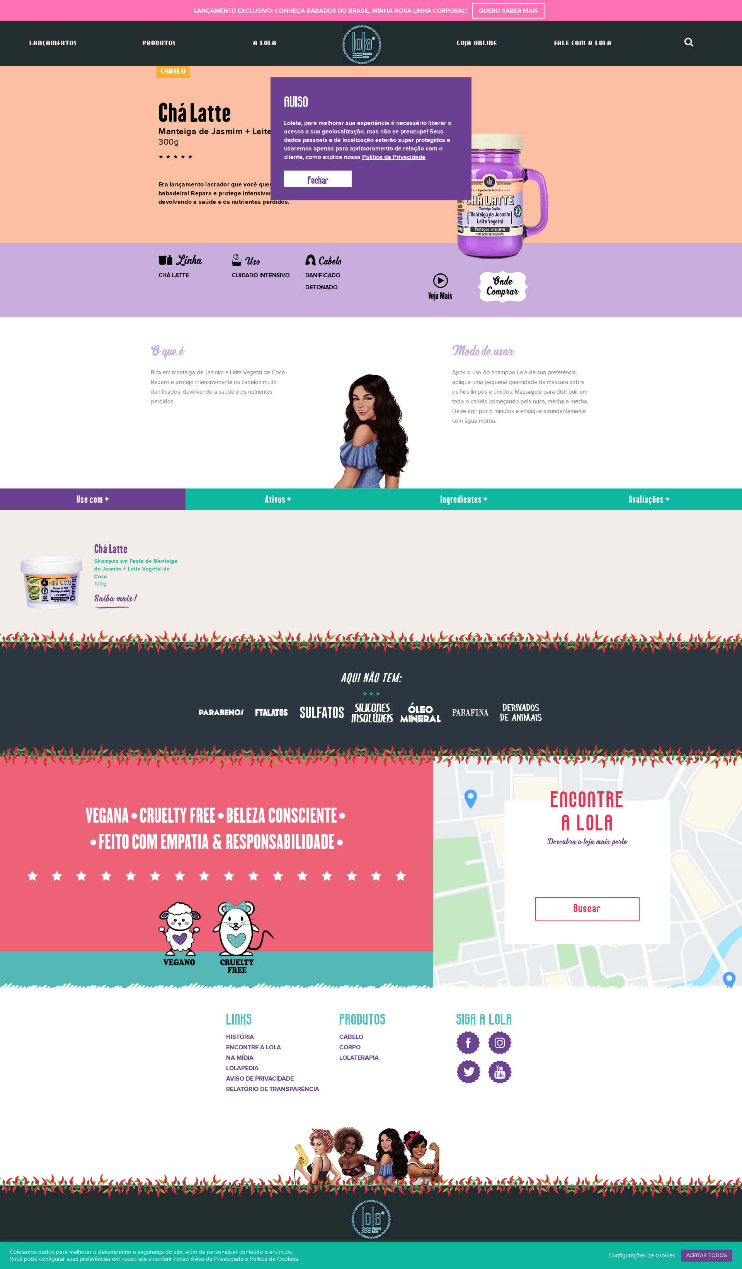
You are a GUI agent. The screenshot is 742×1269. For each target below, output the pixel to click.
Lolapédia (242, 1068)
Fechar (318, 179)
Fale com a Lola (583, 43)
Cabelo (351, 1037)
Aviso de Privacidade (260, 1079)
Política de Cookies (274, 1259)
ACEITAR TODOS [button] (706, 1255)
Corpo (350, 1047)
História (240, 1037)
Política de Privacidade (393, 157)
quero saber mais (508, 11)
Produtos (159, 43)
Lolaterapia (359, 1058)
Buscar (587, 907)
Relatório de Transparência (272, 1089)
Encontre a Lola (253, 1047)
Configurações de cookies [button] (642, 1256)
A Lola (265, 43)
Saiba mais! (116, 599)
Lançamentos (53, 43)
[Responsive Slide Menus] (362, 44)
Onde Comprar (503, 287)
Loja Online (477, 43)
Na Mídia (240, 1058)
